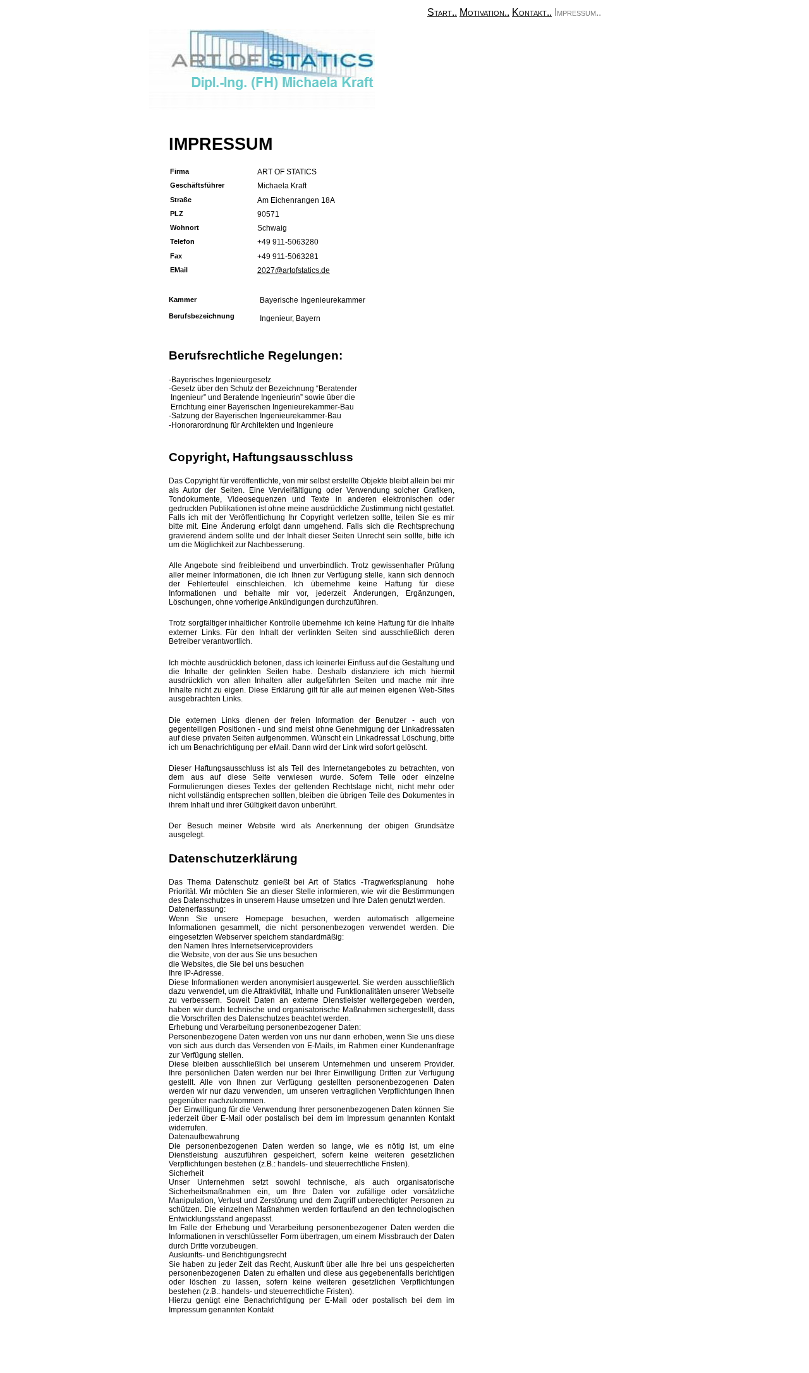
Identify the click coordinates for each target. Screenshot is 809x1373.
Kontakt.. (532, 12)
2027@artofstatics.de (293, 270)
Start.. (442, 12)
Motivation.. (484, 12)
